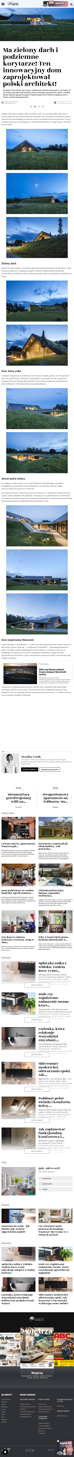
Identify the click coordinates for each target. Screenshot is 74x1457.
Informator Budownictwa (27, 1412)
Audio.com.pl (42, 1404)
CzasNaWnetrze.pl (25, 1417)
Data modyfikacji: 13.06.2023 (65, 103)
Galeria (3, 1409)
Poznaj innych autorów (49, 769)
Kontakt (3, 1422)
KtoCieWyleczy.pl (62, 1416)
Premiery (4, 1402)
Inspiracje (4, 1407)
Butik (3, 1414)
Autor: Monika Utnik (10, 103)
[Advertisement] (37, 732)
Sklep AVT (51, 1450)
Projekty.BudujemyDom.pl (28, 1407)
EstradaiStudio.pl (43, 1412)
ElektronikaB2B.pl (43, 1423)
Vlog (2, 1417)
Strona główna (5, 1399)
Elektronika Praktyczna (45, 1428)
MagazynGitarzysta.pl (45, 1407)
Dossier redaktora (29, 769)
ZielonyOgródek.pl (25, 1414)
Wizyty (3, 1404)
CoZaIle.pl (23, 1409)
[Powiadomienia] (5, 1452)
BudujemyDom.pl (25, 1404)
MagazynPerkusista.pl (45, 1409)
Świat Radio (42, 1433)
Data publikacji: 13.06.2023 (64, 101)
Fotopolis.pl (60, 1406)
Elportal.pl (41, 1431)
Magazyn (4, 1419)
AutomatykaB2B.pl (44, 1426)
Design (3, 1412)
